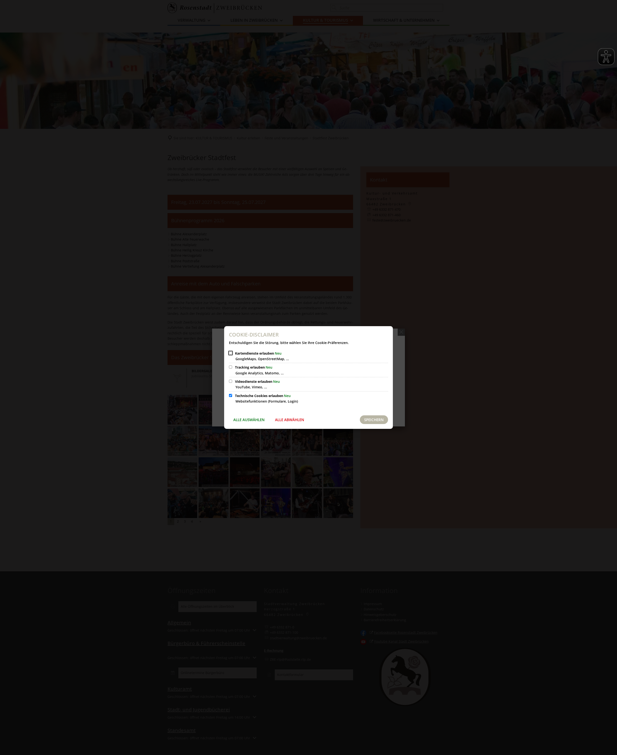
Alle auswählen (249, 419)
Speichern (374, 419)
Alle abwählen (289, 419)
